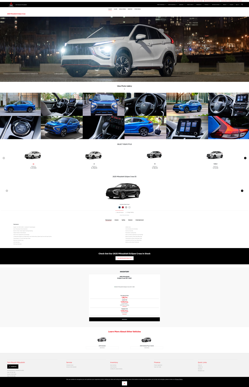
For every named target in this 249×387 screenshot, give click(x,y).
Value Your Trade (157, 366)
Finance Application (158, 365)
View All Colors (120, 212)
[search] (242, 4)
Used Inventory (113, 366)
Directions (200, 368)
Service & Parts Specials (71, 366)
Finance (157, 362)
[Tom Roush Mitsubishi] (18, 4)
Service (69, 362)
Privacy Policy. (179, 379)
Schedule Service (69, 365)
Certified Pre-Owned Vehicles (116, 368)
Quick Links (202, 362)
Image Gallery (130, 212)
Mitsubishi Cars (201, 370)
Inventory (114, 362)
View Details (124, 319)
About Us (200, 365)
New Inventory (113, 365)
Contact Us (13, 366)
